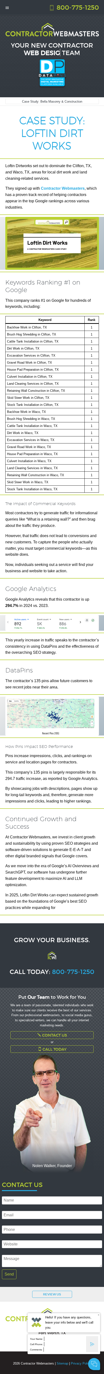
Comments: (36, 1349)
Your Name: (36, 1339)
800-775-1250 (77, 7)
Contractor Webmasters (63, 188)
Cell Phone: (36, 1344)
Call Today (54, 1049)
